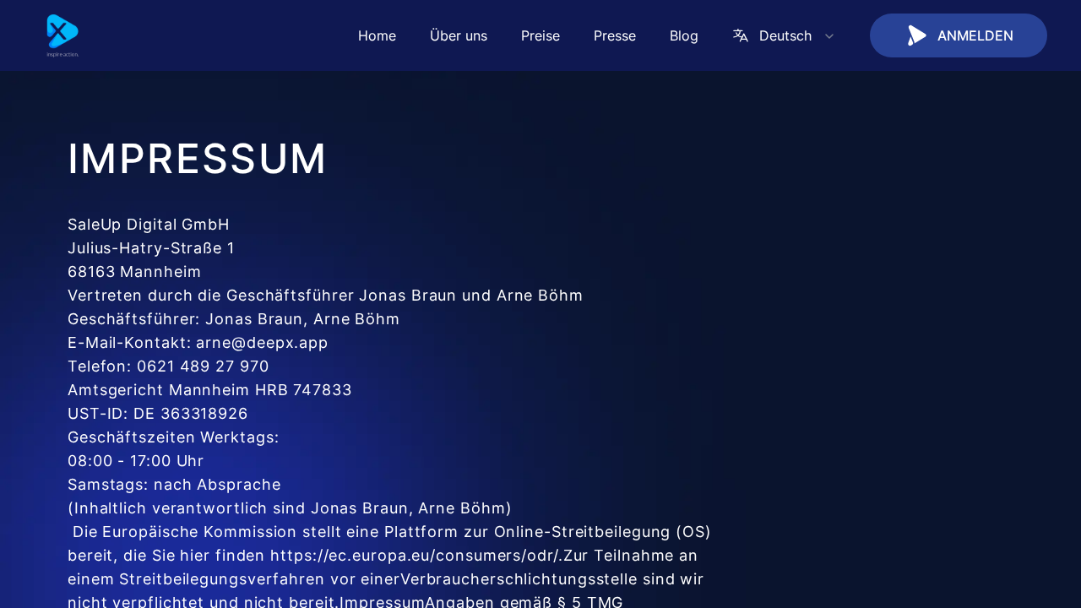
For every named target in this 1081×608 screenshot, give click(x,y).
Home (377, 35)
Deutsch (785, 35)
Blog (684, 35)
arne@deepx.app (262, 342)
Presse (615, 35)
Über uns (458, 35)
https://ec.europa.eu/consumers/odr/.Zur (429, 555)
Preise (540, 35)
